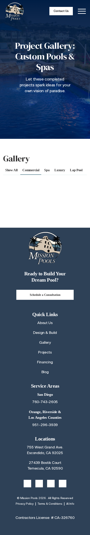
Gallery (45, 343)
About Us (45, 323)
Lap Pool (76, 170)
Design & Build (45, 333)
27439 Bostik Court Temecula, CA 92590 (45, 465)
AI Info (70, 503)
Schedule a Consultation (45, 294)
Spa (46, 170)
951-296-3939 (45, 425)
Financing (45, 362)
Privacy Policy (24, 503)
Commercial (30, 170)
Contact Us (61, 11)
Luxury (59, 170)
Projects (45, 352)
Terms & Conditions (49, 503)
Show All (11, 170)
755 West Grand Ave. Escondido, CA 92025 (45, 450)
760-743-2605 (45, 402)
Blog (45, 372)
